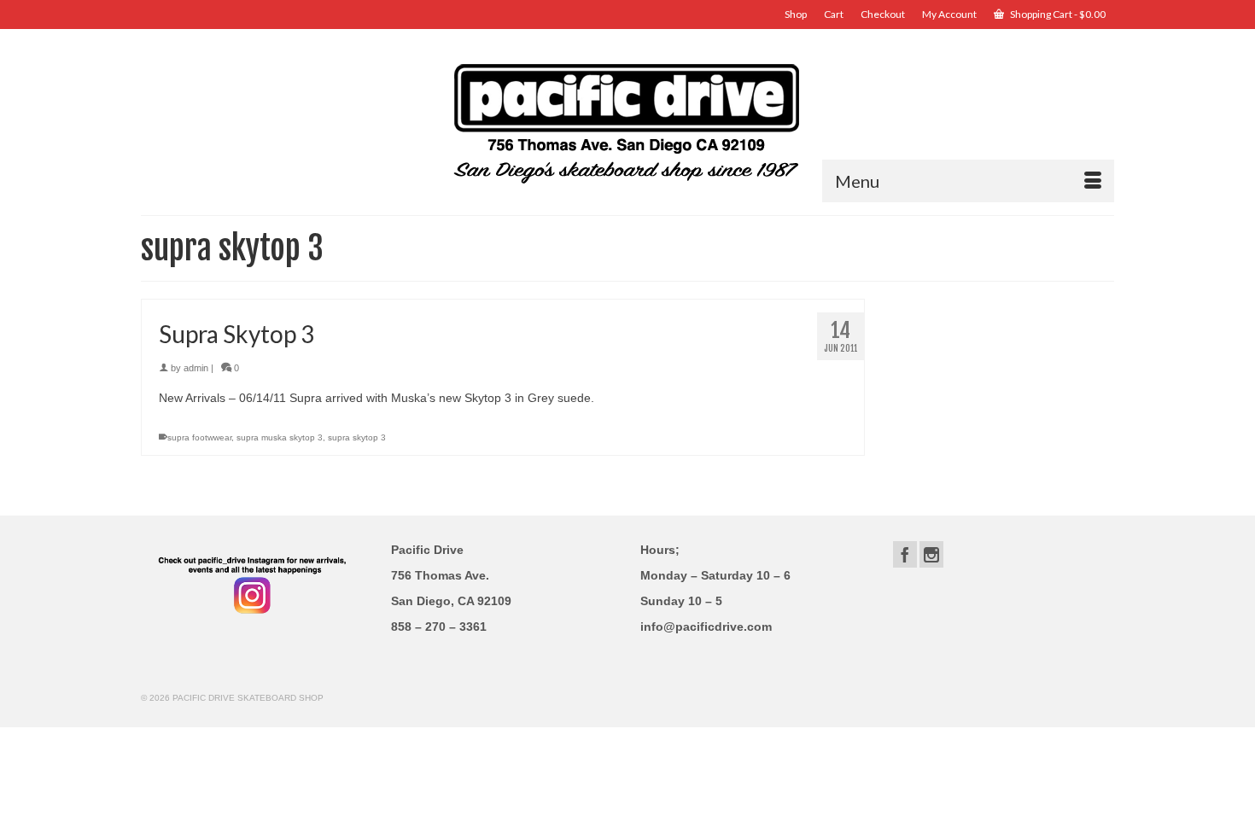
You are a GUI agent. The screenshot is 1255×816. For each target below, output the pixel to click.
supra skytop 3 (357, 437)
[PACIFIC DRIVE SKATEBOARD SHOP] (627, 121)
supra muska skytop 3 (279, 437)
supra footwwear (199, 437)
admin (196, 368)
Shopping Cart (1057, 14)
